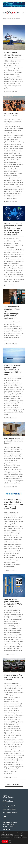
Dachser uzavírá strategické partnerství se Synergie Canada (13, 54)
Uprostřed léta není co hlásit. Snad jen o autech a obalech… (13, 677)
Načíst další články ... (14, 785)
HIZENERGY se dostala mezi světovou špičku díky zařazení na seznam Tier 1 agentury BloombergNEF (13, 504)
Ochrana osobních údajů (10, 812)
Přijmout (5, 841)
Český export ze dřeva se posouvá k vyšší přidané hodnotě (13, 441)
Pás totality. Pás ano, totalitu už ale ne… (12, 114)
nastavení (24, 837)
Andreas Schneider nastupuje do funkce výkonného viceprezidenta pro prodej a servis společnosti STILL (12, 312)
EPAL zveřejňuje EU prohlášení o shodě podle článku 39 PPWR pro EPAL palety (13, 602)
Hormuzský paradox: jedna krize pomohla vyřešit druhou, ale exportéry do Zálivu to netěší (13, 369)
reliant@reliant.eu (8, 824)
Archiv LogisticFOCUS (9, 809)
